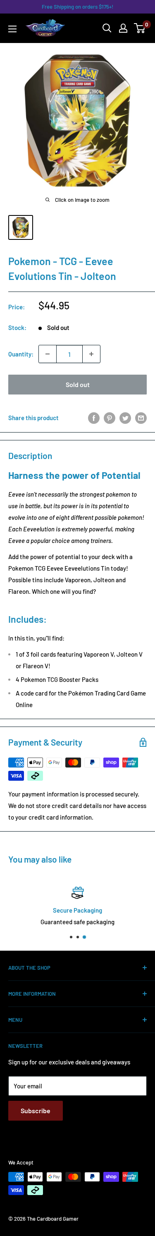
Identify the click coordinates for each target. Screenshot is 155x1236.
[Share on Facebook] (94, 417)
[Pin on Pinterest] (109, 417)
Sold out (78, 384)
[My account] (123, 28)
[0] (140, 28)
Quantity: (20, 354)
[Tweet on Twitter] (125, 417)
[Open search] (107, 28)
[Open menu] (12, 29)
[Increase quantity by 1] (91, 354)
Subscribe (35, 1110)
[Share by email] (141, 417)
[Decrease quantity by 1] (47, 354)
